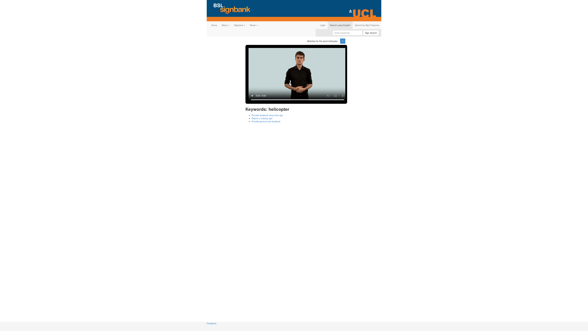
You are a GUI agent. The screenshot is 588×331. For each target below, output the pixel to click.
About (225, 25)
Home (214, 25)
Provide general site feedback (266, 121)
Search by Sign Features (367, 25)
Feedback (211, 323)
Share (253, 25)
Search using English (340, 25)
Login (322, 25)
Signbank (239, 25)
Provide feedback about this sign (267, 115)
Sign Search (371, 32)
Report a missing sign (262, 118)
